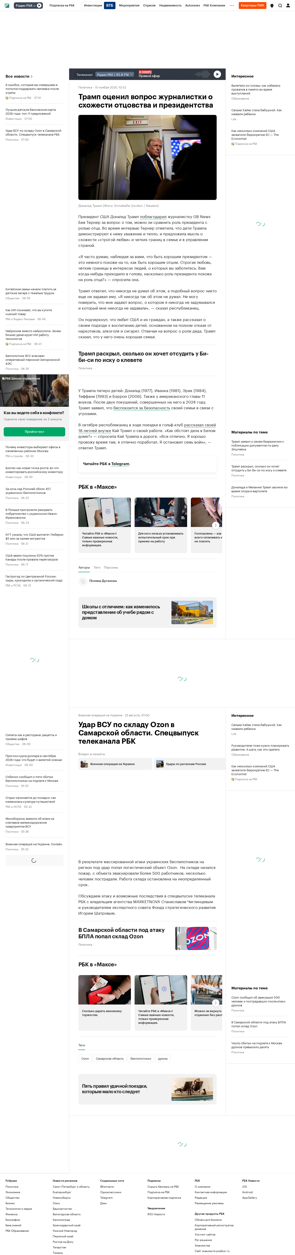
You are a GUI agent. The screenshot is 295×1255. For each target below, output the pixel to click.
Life (233, 119)
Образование (14, 953)
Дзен (103, 1203)
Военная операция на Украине (100, 714)
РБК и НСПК (13, 806)
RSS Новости (156, 1214)
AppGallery (249, 1197)
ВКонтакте (107, 1186)
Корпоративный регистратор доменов (214, 1227)
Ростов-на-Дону (63, 1242)
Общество (12, 298)
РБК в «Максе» (97, 487)
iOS (244, 1186)
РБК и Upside (14, 455)
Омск (56, 1203)
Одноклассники (110, 1192)
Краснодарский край (66, 1225)
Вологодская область (67, 1214)
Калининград (61, 1219)
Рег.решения (203, 1240)
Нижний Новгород (65, 1230)
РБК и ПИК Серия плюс (21, 890)
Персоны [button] (111, 567)
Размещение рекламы (209, 1203)
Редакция (201, 1197)
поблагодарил (153, 216)
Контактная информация (211, 1192)
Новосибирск (62, 1197)
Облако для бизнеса (208, 1219)
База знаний (13, 1225)
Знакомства (202, 1245)
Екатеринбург (62, 1192)
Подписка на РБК (159, 1192)
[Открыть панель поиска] (280, 5)
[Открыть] (34, 6)
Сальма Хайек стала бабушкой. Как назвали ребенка (256, 112)
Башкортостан (62, 1208)
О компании (202, 1186)
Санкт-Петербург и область (71, 1186)
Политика (12, 139)
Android (247, 1192)
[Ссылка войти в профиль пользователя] (288, 5)
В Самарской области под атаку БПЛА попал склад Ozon (121, 933)
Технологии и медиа (19, 1208)
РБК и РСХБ (13, 585)
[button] (272, 6)
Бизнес (10, 1203)
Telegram (120, 464)
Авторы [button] (84, 567)
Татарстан (59, 1247)
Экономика (13, 1192)
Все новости (17, 76)
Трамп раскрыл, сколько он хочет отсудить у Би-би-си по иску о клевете (143, 357)
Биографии (13, 1219)
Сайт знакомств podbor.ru (212, 1251)
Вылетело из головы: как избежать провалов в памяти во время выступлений (255, 89)
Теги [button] (97, 567)
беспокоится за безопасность (141, 407)
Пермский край (63, 1236)
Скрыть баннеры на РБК (163, 1186)
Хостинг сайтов (205, 1234)
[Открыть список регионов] (272, 6)
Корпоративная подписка (164, 1197)
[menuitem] (62, 5)
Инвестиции (14, 118)
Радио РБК (24, 5)
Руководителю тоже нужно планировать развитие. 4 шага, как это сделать (260, 747)
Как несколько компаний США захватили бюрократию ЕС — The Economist (255, 134)
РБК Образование (17, 1230)
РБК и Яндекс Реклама (20, 318)
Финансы (12, 1214)
